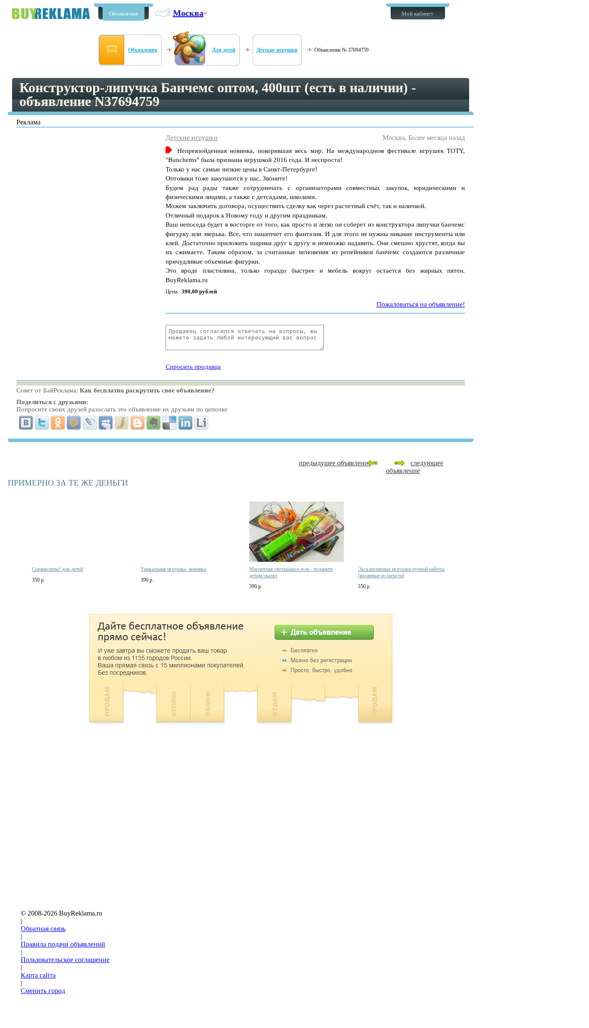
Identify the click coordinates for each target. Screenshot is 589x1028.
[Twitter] (42, 423)
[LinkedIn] (186, 423)
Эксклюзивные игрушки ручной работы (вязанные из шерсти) (401, 572)
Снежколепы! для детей (57, 569)
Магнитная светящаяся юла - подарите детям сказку (291, 572)
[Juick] (122, 423)
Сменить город (43, 990)
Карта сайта (38, 975)
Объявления (123, 13)
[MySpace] (106, 423)
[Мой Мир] (74, 423)
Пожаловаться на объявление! (420, 304)
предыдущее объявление (335, 463)
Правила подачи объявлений (63, 944)
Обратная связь (43, 928)
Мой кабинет (417, 13)
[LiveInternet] (202, 423)
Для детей (223, 50)
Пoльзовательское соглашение (65, 959)
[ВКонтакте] (26, 423)
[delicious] (170, 423)
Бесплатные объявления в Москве (51, 13)
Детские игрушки (277, 50)
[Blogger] (138, 423)
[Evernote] (154, 423)
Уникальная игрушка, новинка (173, 569)
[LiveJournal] (90, 423)
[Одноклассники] (58, 423)
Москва (188, 13)
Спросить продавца (193, 366)
